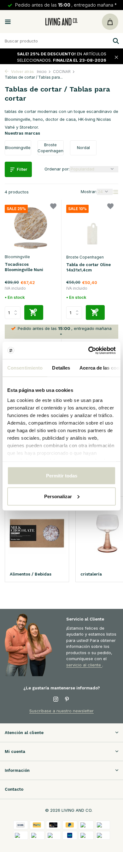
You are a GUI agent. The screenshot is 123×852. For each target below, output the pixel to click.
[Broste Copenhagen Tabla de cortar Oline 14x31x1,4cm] (92, 228)
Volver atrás (22, 71)
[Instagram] (55, 699)
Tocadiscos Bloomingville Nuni (24, 267)
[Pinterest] (67, 699)
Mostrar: (89, 191)
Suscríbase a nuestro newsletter (61, 710)
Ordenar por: (57, 168)
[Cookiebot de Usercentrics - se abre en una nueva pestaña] (88, 350)
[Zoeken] (115, 41)
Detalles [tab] (61, 367)
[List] (115, 192)
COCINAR (62, 71)
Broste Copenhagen (85, 257)
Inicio (42, 71)
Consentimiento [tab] (25, 367)
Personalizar (58, 496)
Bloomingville (17, 256)
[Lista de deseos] (53, 207)
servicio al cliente (84, 664)
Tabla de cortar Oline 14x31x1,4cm (88, 267)
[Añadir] (33, 312)
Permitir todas (61, 475)
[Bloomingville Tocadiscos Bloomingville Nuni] (30, 228)
